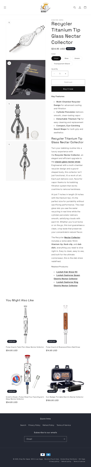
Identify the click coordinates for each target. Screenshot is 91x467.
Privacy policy (54, 461)
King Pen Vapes (24, 459)
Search (23, 425)
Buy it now (68, 89)
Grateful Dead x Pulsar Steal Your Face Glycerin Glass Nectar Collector (25, 398)
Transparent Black (63, 64)
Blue (68, 58)
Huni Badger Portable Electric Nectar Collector (65, 397)
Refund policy (66, 461)
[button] (5, 7)
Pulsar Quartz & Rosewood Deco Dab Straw (63, 347)
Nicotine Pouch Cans (51, 459)
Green (78, 58)
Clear (57, 58)
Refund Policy (48, 425)
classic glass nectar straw (67, 162)
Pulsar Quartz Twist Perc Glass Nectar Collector (25, 347)
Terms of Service (64, 425)
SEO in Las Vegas (37, 459)
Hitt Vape (82, 459)
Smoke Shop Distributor (68, 459)
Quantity (54, 69)
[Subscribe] (64, 439)
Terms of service (79, 461)
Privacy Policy (34, 425)
